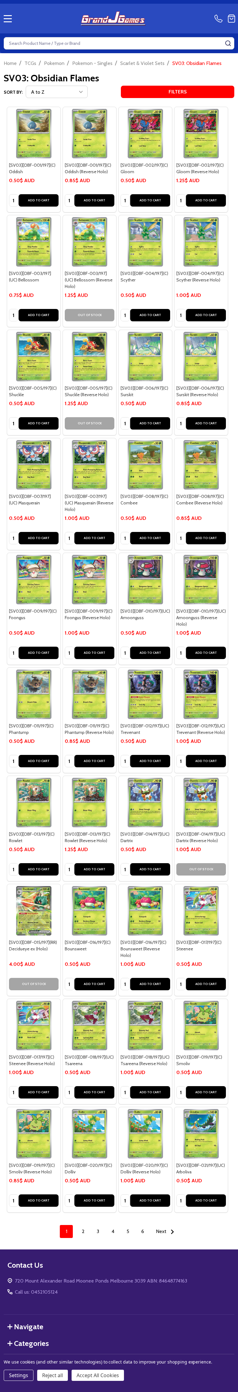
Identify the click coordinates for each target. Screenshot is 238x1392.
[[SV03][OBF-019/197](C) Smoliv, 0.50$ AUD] (201, 1025)
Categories (31, 1343)
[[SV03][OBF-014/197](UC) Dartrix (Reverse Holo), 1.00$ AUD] (201, 802)
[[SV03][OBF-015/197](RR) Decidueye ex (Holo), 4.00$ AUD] (34, 911)
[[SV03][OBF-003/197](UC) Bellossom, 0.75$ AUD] (34, 242)
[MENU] (8, 19)
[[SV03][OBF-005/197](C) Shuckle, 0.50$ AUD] (34, 356)
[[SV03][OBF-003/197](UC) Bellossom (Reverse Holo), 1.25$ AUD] (89, 242)
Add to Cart (39, 200)
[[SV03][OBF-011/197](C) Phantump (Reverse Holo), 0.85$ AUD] (89, 694)
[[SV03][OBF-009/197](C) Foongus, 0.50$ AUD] (34, 579)
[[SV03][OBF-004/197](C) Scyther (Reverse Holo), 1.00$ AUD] (201, 242)
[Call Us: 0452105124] (219, 18)
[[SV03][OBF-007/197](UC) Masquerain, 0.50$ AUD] (34, 465)
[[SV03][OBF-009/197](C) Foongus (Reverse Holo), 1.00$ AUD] (89, 579)
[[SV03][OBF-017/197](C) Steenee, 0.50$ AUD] (201, 911)
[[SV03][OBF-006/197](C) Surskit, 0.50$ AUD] (145, 356)
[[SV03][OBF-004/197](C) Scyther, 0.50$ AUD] (145, 242)
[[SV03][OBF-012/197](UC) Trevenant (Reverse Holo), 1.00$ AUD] (201, 694)
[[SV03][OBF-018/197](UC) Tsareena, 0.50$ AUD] (89, 1025)
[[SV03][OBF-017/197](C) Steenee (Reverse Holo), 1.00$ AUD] (34, 1025)
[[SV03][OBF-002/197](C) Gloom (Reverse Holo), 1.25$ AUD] (201, 133)
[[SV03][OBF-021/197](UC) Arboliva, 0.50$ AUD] (201, 1134)
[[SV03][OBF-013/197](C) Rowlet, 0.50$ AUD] (34, 802)
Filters (178, 92)
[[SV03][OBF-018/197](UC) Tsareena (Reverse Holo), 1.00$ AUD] (145, 1025)
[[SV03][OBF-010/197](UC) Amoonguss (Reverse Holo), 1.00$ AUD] (201, 579)
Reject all (52, 1375)
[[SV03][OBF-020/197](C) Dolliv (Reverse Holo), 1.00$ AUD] (145, 1134)
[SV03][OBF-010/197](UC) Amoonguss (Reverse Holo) (201, 617)
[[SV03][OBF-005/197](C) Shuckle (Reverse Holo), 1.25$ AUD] (89, 356)
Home (10, 63)
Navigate (28, 1326)
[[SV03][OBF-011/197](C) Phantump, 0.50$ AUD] (34, 694)
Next (162, 1231)
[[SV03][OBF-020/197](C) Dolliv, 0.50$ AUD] (89, 1134)
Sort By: (13, 92)
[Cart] (231, 18)
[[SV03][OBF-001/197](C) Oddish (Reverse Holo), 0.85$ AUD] (89, 133)
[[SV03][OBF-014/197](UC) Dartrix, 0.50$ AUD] (145, 802)
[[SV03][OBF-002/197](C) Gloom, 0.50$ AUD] (145, 133)
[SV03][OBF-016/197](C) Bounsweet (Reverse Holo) (143, 949)
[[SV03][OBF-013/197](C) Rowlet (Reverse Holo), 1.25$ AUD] (89, 802)
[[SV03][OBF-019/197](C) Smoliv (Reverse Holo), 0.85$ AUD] (34, 1134)
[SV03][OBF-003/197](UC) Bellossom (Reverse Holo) (88, 280)
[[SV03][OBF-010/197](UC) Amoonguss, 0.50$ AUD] (145, 579)
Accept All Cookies (98, 1375)
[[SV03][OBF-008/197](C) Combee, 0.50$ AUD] (145, 465)
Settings (18, 1375)
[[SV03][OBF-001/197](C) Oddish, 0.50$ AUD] (34, 133)
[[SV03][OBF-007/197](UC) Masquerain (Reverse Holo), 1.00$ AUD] (89, 465)
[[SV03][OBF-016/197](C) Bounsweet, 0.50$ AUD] (89, 911)
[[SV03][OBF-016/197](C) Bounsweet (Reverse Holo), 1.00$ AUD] (145, 911)
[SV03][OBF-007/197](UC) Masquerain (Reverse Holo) (89, 503)
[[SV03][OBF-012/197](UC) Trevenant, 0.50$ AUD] (145, 694)
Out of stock (90, 315)
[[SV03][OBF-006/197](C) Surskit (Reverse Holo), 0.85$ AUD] (201, 356)
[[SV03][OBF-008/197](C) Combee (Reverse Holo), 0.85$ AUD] (201, 465)
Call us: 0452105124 (36, 1292)
